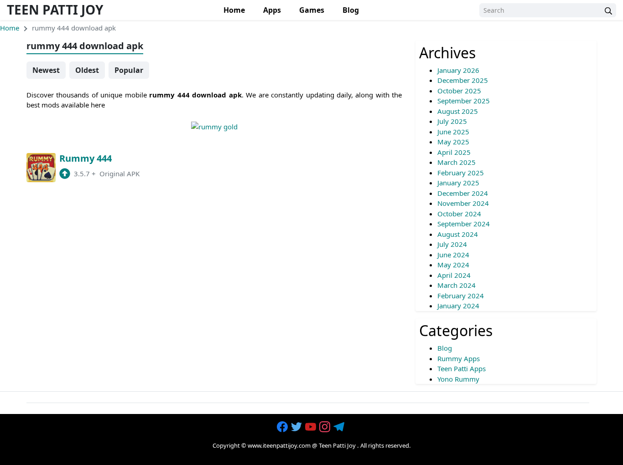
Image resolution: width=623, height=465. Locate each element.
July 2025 (452, 121)
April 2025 (454, 152)
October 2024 (459, 213)
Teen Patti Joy (55, 9)
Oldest (87, 70)
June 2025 (453, 131)
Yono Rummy (458, 378)
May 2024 (453, 264)
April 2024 (454, 275)
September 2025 (463, 100)
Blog (351, 10)
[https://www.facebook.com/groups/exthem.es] (283, 427)
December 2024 (462, 193)
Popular (128, 70)
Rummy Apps (458, 358)
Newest (46, 70)
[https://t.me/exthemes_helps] (339, 427)
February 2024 (460, 295)
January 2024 (458, 305)
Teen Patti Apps (461, 368)
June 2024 (453, 254)
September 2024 (463, 223)
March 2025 (456, 162)
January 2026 (458, 70)
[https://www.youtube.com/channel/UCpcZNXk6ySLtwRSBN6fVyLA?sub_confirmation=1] (311, 427)
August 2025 (457, 111)
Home (234, 10)
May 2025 (453, 141)
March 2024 (456, 285)
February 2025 (460, 172)
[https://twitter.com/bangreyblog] (297, 427)
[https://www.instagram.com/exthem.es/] (325, 427)
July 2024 (452, 244)
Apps (272, 10)
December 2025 (462, 80)
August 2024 (457, 234)
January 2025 (458, 182)
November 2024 (463, 203)
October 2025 (459, 90)
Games (311, 10)
